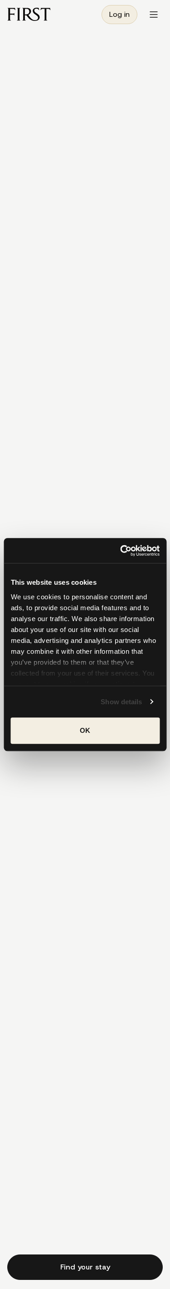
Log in (119, 14)
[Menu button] (154, 14)
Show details (121, 702)
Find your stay (85, 1267)
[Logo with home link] (29, 14)
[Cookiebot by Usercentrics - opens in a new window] (121, 551)
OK (85, 730)
